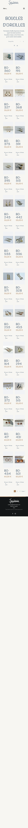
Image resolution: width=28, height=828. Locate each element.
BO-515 (18, 398)
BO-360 (7, 69)
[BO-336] (20, 240)
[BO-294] (20, 350)
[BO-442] (20, 203)
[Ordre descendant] (23, 41)
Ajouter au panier (6, 80)
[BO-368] (20, 93)
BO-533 (7, 252)
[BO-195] (20, 57)
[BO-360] (8, 57)
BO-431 (18, 435)
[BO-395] (8, 166)
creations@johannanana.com (14, 504)
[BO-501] (20, 459)
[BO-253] (8, 313)
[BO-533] (8, 240)
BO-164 (6, 362)
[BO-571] (8, 276)
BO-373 (7, 142)
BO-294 (19, 362)
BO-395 (7, 178)
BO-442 (19, 215)
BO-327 (7, 105)
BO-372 (7, 398)
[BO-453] (20, 313)
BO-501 (18, 472)
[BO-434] (8, 459)
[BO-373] (8, 130)
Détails (11, 79)
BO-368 (19, 105)
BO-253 (7, 325)
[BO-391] (20, 130)
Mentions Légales (14, 506)
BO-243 (7, 215)
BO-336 (19, 252)
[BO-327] (8, 93)
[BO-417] (8, 423)
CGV (14, 507)
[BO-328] (20, 276)
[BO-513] (20, 166)
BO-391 (18, 142)
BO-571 (6, 288)
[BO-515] (20, 386)
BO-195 (18, 69)
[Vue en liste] (17, 45)
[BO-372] (8, 386)
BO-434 (7, 472)
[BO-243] (8, 203)
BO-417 (6, 435)
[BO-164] (8, 350)
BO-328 (19, 288)
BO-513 (18, 178)
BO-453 (19, 325)
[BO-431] (20, 423)
